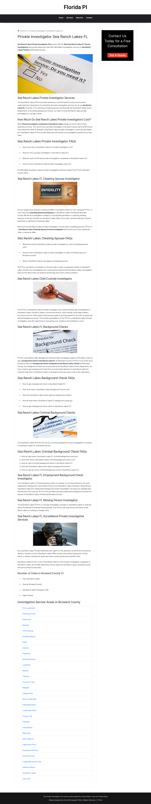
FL (27, 31)
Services (69, 18)
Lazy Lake (26, 779)
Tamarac (26, 676)
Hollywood (27, 619)
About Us (79, 18)
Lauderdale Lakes (29, 710)
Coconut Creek (28, 682)
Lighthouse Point (29, 744)
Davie (25, 642)
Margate (26, 688)
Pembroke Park (29, 756)
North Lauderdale (29, 699)
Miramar (26, 625)
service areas (68, 796)
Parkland (26, 722)
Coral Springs (28, 631)
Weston (26, 671)
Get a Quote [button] (117, 55)
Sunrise (26, 648)
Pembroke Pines (29, 614)
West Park (27, 733)
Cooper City (27, 716)
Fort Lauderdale (29, 608)
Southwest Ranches (30, 750)
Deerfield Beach (29, 659)
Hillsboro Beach (29, 767)
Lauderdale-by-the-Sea (32, 762)
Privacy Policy (103, 796)
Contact (89, 18)
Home (61, 18)
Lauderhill (26, 665)
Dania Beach (27, 727)
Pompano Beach (29, 636)
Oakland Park (28, 693)
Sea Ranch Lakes (29, 773)
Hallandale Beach (29, 705)
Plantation (27, 653)
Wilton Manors (28, 739)
